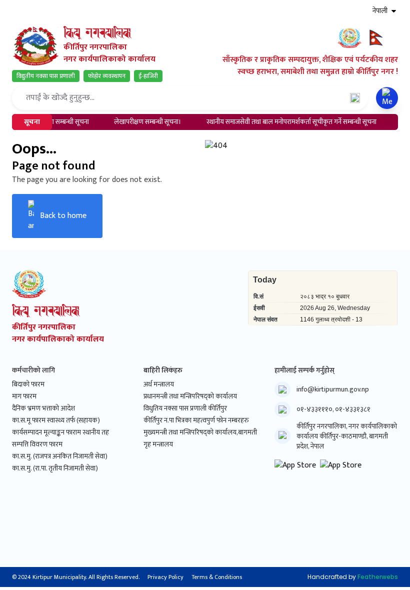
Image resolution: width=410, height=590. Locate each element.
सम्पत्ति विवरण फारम (37, 445)
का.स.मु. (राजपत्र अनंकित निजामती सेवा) (60, 457)
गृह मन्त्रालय (158, 445)
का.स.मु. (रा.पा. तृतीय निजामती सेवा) (55, 469)
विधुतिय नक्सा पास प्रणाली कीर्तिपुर (185, 409)
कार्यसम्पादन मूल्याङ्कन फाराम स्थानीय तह (60, 433)
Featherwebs (378, 576)
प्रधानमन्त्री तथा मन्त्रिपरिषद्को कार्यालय (190, 397)
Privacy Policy (166, 577)
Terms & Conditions (217, 577)
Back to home (63, 215)
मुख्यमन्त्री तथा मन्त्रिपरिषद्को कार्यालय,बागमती (200, 433)
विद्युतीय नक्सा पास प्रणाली (45, 76)
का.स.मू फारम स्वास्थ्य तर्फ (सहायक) (56, 421)
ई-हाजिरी (148, 76)
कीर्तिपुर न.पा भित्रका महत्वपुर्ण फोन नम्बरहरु (196, 421)
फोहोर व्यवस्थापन (107, 76)
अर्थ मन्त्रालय (159, 385)
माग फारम (24, 397)
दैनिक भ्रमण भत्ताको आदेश (43, 409)
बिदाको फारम (28, 385)
